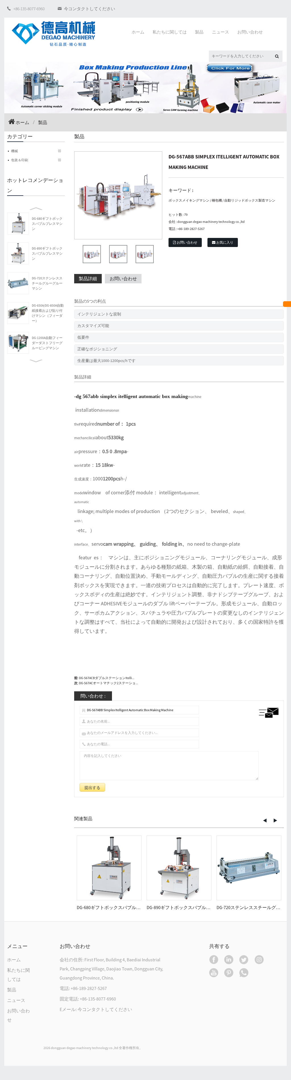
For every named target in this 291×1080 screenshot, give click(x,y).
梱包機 (217, 200)
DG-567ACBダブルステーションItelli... (106, 678)
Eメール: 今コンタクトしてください (96, 1009)
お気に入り (224, 242)
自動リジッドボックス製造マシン (249, 200)
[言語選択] (287, 304)
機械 (14, 151)
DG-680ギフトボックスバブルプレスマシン (47, 223)
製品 (11, 990)
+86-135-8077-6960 (29, 8)
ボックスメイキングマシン (189, 200)
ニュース (16, 1000)
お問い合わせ (187, 242)
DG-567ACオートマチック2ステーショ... (108, 683)
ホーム (22, 122)
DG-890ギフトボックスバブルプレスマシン (47, 253)
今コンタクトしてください (89, 8)
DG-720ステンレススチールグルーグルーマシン (47, 283)
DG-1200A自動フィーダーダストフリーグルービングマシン (47, 343)
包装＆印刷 (19, 160)
